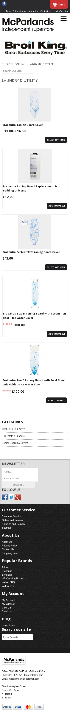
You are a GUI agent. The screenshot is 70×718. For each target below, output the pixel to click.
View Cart (7, 607)
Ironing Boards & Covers (15, 442)
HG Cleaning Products (14, 578)
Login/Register (61, 11)
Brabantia (7, 571)
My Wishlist (8, 604)
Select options (56, 139)
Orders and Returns (12, 520)
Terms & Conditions (16, 11)
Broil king (7, 574)
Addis (5, 567)
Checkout (7, 611)
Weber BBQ (8, 582)
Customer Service (11, 516)
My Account (8, 600)
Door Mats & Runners (13, 436)
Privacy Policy (10, 545)
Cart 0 (61, 4)
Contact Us (45, 11)
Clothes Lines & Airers (13, 429)
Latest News (8, 625)
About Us (33, 11)
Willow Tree (8, 586)
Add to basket (57, 205)
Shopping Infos (10, 553)
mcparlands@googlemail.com (24, 679)
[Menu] (63, 18)
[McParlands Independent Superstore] (28, 25)
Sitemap (6, 527)
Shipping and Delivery (13, 524)
